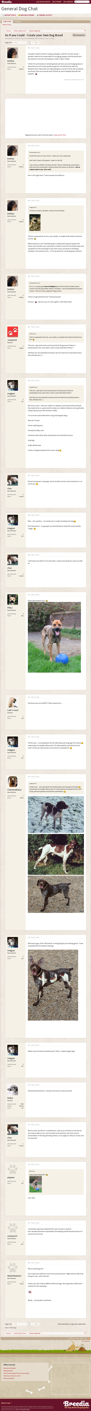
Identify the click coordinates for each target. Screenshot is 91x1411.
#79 (29, 1223)
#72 (29, 737)
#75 (29, 1045)
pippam (11, 1177)
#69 (29, 555)
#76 (29, 1085)
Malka (10, 1098)
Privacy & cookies (25, 1409)
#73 (29, 777)
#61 (29, 48)
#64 (29, 276)
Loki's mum (12, 710)
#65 (29, 327)
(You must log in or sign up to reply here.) (72, 1324)
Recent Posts (7, 25)
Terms (17, 1409)
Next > (37, 43)
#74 (29, 937)
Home (81, 1338)
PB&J (10, 607)
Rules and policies (8, 1378)
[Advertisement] (45, 116)
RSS (88, 1338)
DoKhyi (10, 61)
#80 (29, 1263)
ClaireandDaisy (14, 789)
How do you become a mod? (12, 1376)
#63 (29, 201)
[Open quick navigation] (84, 31)
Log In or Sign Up (43, 2)
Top (85, 1338)
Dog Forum (56, 2)
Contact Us (71, 1338)
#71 (29, 697)
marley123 (12, 1236)
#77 (29, 1125)
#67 (29, 475)
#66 (29, 380)
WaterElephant (40, 38)
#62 (29, 146)
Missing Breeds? (8, 1371)
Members (18, 22)
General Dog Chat (21, 38)
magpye (11, 393)
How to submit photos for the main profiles (16, 1373)
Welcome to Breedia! (9, 1368)
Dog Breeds (68, 2)
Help (77, 1338)
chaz (9, 488)
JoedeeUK (12, 340)
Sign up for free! (60, 135)
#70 (29, 595)
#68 (29, 515)
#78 (29, 1164)
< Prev (15, 43)
